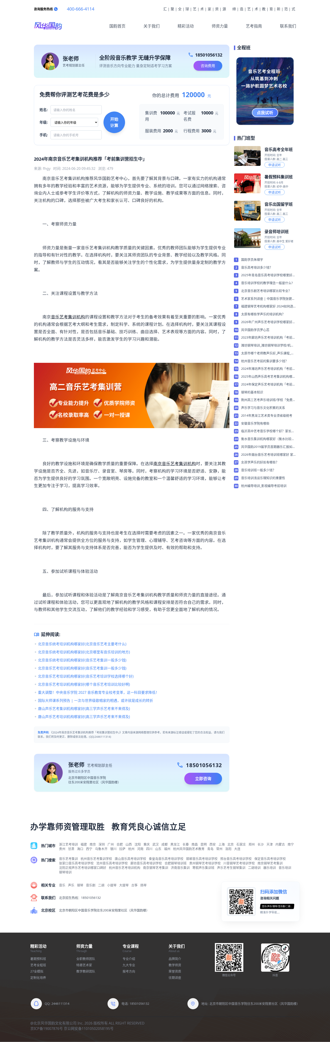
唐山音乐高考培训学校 (130, 858)
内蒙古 (280, 844)
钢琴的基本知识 (252, 392)
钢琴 (80, 885)
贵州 (62, 849)
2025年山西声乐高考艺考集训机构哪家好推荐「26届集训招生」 (268, 376)
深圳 (102, 844)
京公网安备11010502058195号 (89, 1028)
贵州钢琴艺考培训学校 (205, 863)
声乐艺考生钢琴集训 (231, 867)
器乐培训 (269, 867)
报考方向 (129, 971)
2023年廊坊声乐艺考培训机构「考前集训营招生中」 (268, 337)
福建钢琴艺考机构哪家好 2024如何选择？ (267, 306)
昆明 (203, 844)
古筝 (134, 885)
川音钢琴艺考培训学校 (239, 863)
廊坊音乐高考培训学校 (146, 863)
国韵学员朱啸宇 (252, 259)
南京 (93, 844)
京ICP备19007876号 (46, 1028)
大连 (237, 849)
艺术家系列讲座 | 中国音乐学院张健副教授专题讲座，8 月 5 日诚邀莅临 (268, 298)
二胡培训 (254, 867)
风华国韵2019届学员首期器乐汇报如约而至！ (268, 446)
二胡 (101, 885)
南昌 (194, 844)
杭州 (131, 849)
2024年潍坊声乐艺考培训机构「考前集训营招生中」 (268, 368)
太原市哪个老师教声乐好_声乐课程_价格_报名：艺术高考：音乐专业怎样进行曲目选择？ (268, 353)
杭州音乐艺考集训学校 (96, 858)
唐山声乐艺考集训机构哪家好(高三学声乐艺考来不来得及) (84, 708)
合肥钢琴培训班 (176, 863)
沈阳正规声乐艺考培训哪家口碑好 (82, 867)
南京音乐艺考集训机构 (174, 463)
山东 (158, 849)
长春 (186, 844)
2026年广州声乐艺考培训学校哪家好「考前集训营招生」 (266, 322)
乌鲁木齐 (101, 849)
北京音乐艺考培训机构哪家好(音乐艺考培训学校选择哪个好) (86, 676)
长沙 (260, 844)
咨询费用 (208, 65)
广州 (111, 844)
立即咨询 (203, 778)
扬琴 (143, 885)
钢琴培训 (65, 872)
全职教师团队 (85, 959)
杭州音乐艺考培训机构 (124, 867)
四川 (149, 849)
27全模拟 (36, 971)
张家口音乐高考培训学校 (76, 863)
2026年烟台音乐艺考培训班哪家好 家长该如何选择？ (267, 454)
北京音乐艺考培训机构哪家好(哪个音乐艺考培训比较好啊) (84, 684)
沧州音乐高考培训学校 (112, 863)
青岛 (210, 849)
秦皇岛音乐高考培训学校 (166, 858)
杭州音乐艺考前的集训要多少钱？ (264, 361)
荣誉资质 (175, 971)
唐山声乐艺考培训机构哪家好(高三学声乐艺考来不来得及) (84, 716)
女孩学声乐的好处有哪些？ (260, 462)
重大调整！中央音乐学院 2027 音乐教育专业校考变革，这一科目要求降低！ (98, 692)
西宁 (89, 849)
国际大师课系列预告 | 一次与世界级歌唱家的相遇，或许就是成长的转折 (95, 700)
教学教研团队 (85, 971)
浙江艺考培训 (68, 844)
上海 (221, 844)
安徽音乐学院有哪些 (255, 423)
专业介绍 (129, 959)
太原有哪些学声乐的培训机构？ (263, 314)
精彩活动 (186, 26)
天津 (269, 844)
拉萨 (122, 849)
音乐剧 (90, 885)
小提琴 (112, 885)
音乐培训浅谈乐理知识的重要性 (263, 478)
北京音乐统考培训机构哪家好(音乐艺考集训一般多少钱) (82, 660)
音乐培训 (285, 867)
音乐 (62, 885)
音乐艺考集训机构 (68, 317)
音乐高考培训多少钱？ (257, 267)
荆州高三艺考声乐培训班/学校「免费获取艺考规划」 (268, 400)
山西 (128, 844)
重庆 (146, 844)
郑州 (252, 844)
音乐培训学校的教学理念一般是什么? (267, 283)
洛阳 (228, 849)
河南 (140, 849)
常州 (219, 849)
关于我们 (151, 26)
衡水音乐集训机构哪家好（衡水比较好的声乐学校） (268, 439)
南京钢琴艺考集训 (270, 863)
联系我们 (288, 26)
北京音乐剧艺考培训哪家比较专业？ (266, 291)
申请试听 (274, 165)
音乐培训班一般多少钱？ (258, 470)
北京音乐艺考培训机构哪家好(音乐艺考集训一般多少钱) (82, 668)
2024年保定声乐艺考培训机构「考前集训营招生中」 (268, 384)
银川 (113, 849)
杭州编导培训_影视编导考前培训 (263, 486)
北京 (230, 844)
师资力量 (220, 26)
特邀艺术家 (84, 965)
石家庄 (241, 844)
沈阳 (137, 844)
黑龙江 (175, 844)
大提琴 (124, 885)
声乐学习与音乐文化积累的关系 (263, 407)
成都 (164, 844)
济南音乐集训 (180, 867)
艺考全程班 (38, 965)
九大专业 (129, 965)
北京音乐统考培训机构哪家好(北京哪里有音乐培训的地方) (84, 652)
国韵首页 (117, 26)
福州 (167, 849)
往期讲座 (175, 977)
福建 (84, 844)
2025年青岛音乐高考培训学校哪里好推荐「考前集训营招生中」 (268, 275)
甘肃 (71, 849)
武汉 (155, 844)
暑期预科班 (38, 959)
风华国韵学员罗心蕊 (255, 330)
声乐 (71, 885)
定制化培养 (38, 977)
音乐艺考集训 (68, 858)
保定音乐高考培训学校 (270, 858)
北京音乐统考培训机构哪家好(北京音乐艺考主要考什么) (82, 643)
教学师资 (175, 965)
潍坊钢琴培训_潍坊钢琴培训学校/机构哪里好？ (267, 345)
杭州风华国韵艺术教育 (189, 849)
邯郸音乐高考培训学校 (202, 858)
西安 (212, 844)
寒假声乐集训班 (203, 867)
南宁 (291, 844)
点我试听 (265, 112)
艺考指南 (254, 26)
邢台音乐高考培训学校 (236, 858)
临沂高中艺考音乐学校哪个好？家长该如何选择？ (268, 431)
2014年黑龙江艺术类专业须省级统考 (266, 415)
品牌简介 (175, 959)
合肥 (120, 844)
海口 (80, 849)
